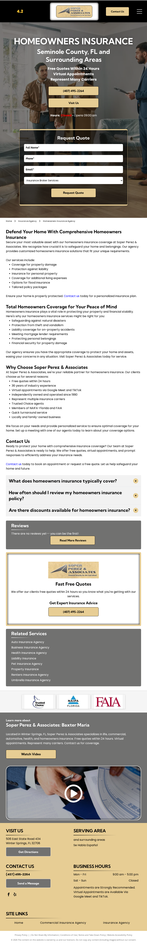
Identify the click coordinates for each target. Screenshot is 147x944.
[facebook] (8, 895)
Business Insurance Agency (30, 647)
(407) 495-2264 (18, 874)
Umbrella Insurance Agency (31, 680)
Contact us (71, 296)
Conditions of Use (68, 935)
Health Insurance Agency (29, 653)
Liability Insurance (23, 658)
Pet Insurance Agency (26, 664)
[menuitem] (19, 923)
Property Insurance (25, 669)
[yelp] (15, 895)
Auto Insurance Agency (27, 642)
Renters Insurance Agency (30, 675)
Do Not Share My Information (45, 935)
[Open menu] (139, 11)
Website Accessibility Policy (119, 935)
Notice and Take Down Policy (92, 935)
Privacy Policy (21, 935)
